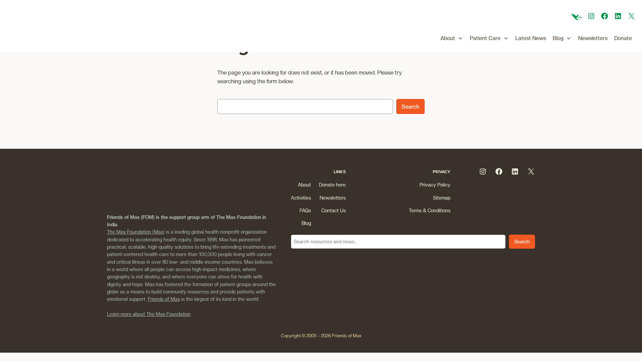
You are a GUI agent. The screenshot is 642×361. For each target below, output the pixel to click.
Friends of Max (164, 299)
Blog (558, 38)
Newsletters (593, 38)
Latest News (530, 38)
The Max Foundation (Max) (136, 232)
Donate (623, 38)
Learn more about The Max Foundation (149, 314)
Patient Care (485, 38)
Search (410, 106)
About (447, 38)
